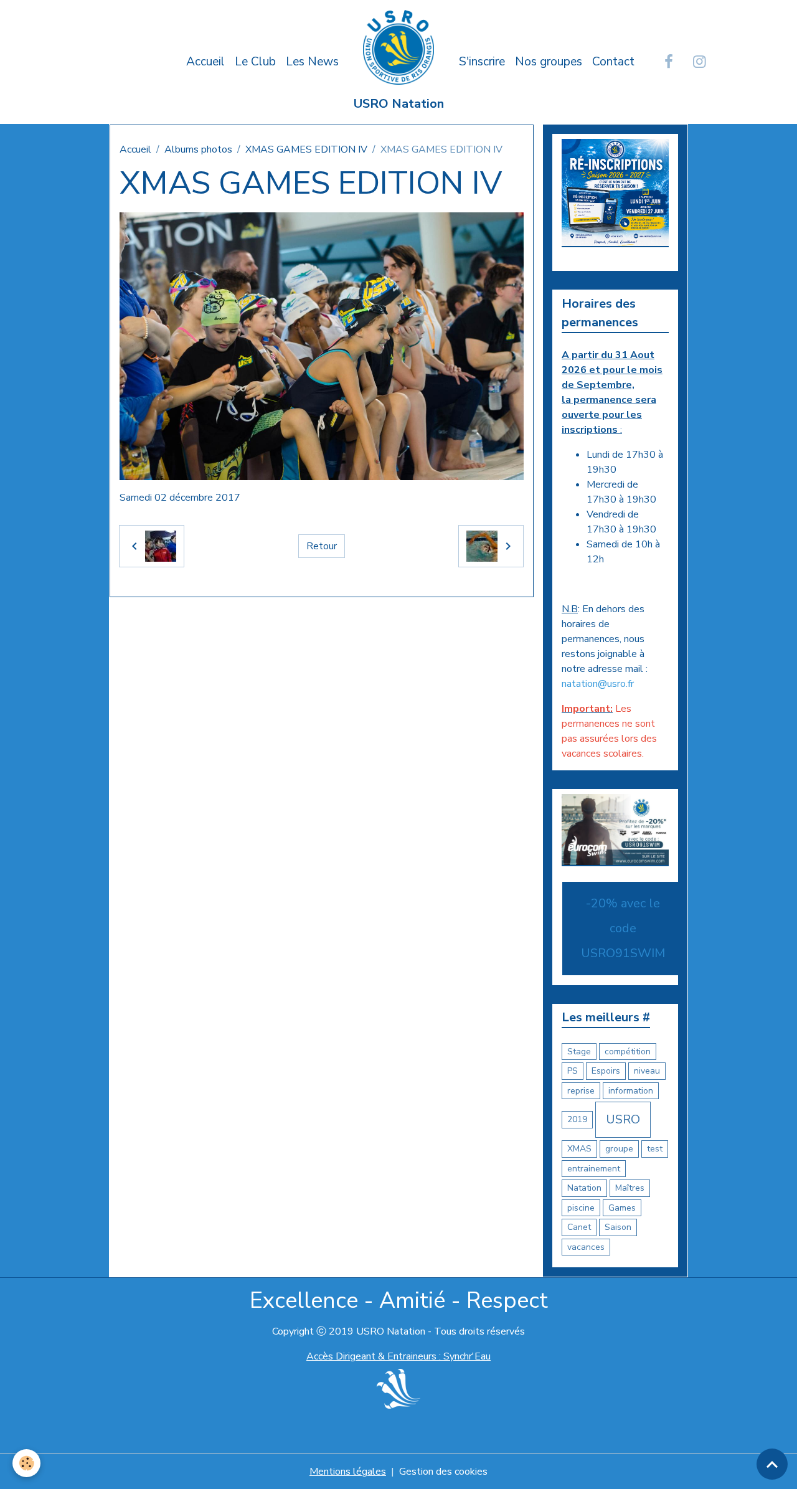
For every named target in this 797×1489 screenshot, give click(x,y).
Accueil (205, 62)
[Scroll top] (772, 1464)
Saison (618, 1227)
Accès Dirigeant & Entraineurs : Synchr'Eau (398, 1356)
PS (572, 1071)
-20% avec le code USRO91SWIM (623, 928)
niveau (647, 1071)
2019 (577, 1119)
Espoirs (606, 1071)
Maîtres (629, 1188)
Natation (584, 1188)
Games (622, 1208)
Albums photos (198, 149)
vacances (586, 1247)
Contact (613, 62)
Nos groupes (548, 62)
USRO (623, 1119)
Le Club (255, 62)
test (655, 1149)
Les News (312, 62)
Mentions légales (347, 1471)
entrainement (593, 1169)
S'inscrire (482, 62)
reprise (581, 1091)
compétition (628, 1051)
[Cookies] (26, 1463)
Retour (321, 546)
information (630, 1091)
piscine (581, 1208)
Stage (579, 1051)
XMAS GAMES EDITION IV (306, 149)
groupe (619, 1149)
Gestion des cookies (443, 1471)
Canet (579, 1227)
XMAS (579, 1149)
